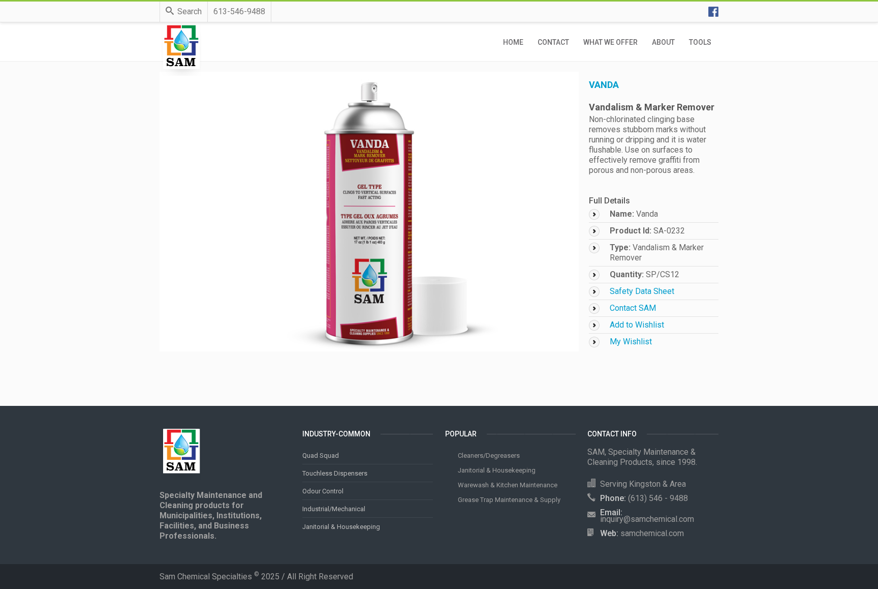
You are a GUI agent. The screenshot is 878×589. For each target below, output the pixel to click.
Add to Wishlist (637, 325)
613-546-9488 (239, 11)
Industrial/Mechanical (333, 509)
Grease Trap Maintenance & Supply (509, 500)
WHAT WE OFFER (610, 42)
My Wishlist (631, 341)
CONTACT (553, 42)
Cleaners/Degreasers (489, 455)
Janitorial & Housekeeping (341, 527)
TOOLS (700, 42)
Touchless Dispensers (334, 473)
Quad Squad (320, 455)
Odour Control (322, 491)
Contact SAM (633, 308)
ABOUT (663, 42)
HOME (513, 42)
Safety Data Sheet (642, 291)
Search (189, 11)
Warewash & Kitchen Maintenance (507, 485)
